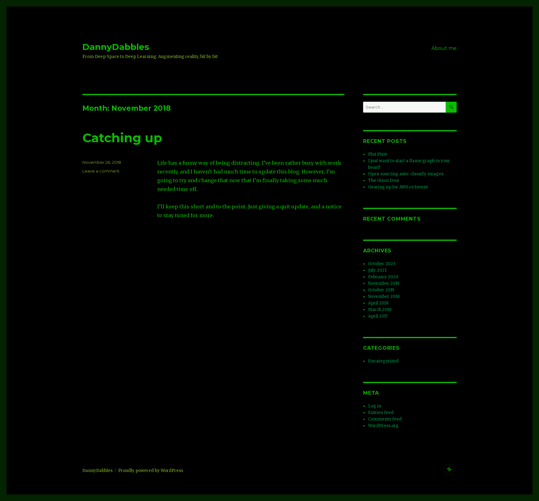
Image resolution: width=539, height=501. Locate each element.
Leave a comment (100, 170)
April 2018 (378, 303)
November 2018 (384, 296)
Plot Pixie (377, 154)
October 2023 (382, 263)
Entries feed (381, 412)
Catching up (122, 137)
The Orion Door (384, 180)
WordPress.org (383, 425)
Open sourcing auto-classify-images (406, 174)
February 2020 (383, 277)
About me (444, 48)
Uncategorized (383, 361)
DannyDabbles (115, 46)
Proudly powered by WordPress (150, 470)
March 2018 (379, 309)
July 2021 (377, 270)
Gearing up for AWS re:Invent (398, 187)
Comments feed (385, 419)
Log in (374, 406)
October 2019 (381, 290)
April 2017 (378, 316)
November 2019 (383, 283)
